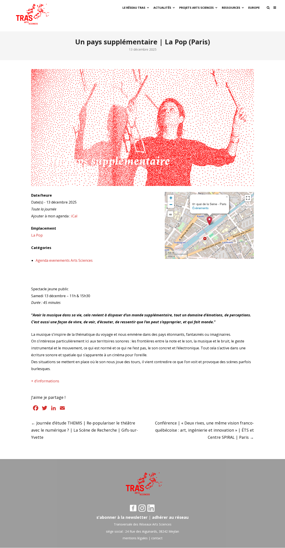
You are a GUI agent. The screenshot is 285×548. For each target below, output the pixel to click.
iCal (74, 216)
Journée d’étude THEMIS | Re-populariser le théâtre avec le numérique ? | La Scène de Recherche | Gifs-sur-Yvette (84, 430)
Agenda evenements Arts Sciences (64, 260)
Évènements (200, 208)
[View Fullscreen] (247, 198)
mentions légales (135, 538)
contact (157, 538)
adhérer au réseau (170, 517)
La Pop (37, 235)
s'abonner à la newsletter (122, 517)
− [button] (170, 204)
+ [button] (170, 198)
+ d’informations (45, 381)
